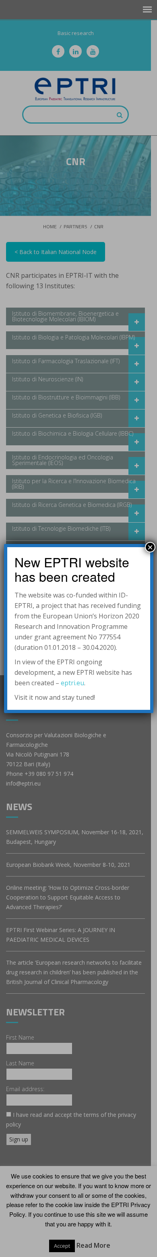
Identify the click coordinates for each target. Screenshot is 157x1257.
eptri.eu (72, 682)
